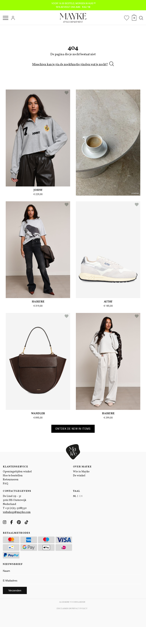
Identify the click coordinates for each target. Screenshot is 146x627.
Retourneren (10, 479)
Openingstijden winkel (17, 471)
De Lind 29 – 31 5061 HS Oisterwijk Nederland (14, 500)
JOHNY (38, 190)
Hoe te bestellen (13, 475)
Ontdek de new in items (73, 428)
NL (74, 496)
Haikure (38, 302)
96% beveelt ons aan (73, 7)
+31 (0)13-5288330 (16, 508)
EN (81, 496)
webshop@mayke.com (17, 512)
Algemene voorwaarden (72, 602)
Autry (108, 302)
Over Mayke (82, 467)
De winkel (79, 475)
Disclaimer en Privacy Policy (72, 608)
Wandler (38, 413)
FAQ (5, 483)
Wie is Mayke (81, 471)
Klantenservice (15, 467)
